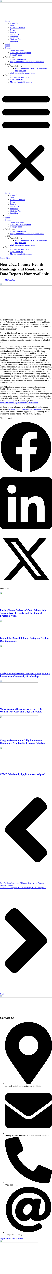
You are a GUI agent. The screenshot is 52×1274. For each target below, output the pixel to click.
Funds (7, 46)
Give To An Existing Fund (20, 53)
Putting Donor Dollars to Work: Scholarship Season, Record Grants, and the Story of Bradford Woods (23, 613)
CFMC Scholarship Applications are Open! (22, 774)
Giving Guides (16, 55)
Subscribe (14, 37)
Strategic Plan (15, 39)
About (7, 21)
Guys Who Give (16, 80)
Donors (8, 48)
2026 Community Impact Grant (22, 73)
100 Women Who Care (19, 77)
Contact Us (14, 34)
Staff (12, 25)
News (12, 30)
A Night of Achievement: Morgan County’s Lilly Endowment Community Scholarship (25, 675)
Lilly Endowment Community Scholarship (27, 62)
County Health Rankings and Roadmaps (25, 409)
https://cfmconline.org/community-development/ (19, 403)
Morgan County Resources (21, 82)
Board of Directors (17, 28)
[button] (26, 137)
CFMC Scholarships (18, 59)
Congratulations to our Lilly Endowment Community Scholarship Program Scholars (22, 741)
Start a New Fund (17, 50)
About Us (14, 23)
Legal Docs (14, 41)
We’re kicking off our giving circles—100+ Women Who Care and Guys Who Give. (22, 710)
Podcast (13, 32)
